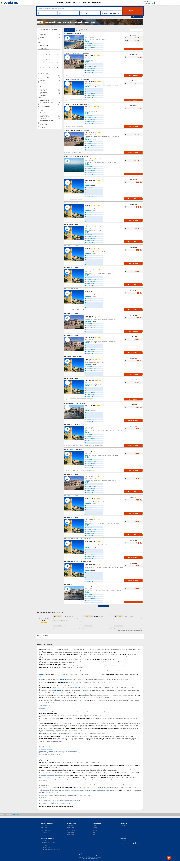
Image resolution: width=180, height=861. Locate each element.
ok (137, 843)
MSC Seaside (70, 829)
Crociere (2, 814)
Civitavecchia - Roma (97, 829)
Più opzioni (41, 42)
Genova (95, 827)
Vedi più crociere (103, 606)
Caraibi (42, 829)
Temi (89, 2)
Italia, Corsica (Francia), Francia (74, 403)
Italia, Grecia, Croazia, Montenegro (77, 156)
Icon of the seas (70, 832)
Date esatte (44, 48)
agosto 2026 (48, 52)
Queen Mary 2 (70, 825)
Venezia (95, 830)
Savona (94, 825)
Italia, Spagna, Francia (71, 178)
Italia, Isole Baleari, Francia (73, 357)
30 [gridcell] (57, 67)
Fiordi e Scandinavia (45, 830)
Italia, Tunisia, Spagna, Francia (74, 449)
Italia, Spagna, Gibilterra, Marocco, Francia (78, 539)
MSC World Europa (71, 830)
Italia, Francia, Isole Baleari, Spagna (77, 104)
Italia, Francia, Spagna (71, 246)
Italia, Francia (68, 584)
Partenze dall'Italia (96, 2)
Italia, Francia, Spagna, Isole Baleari (77, 53)
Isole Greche (44, 827)
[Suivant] (82, 42)
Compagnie (68, 2)
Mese (55, 48)
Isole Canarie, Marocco (73, 33)
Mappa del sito (44, 845)
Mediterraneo (44, 825)
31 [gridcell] (40, 70)
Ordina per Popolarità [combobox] (136, 30)
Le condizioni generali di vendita (48, 842)
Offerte (84, 2)
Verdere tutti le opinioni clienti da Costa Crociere (130, 630)
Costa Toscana (70, 834)
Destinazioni (60, 2)
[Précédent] (66, 42)
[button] (166, 3)
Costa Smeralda (70, 827)
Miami (94, 834)
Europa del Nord (44, 832)
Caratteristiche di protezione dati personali (50, 849)
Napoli (94, 832)
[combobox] (80, 8)
